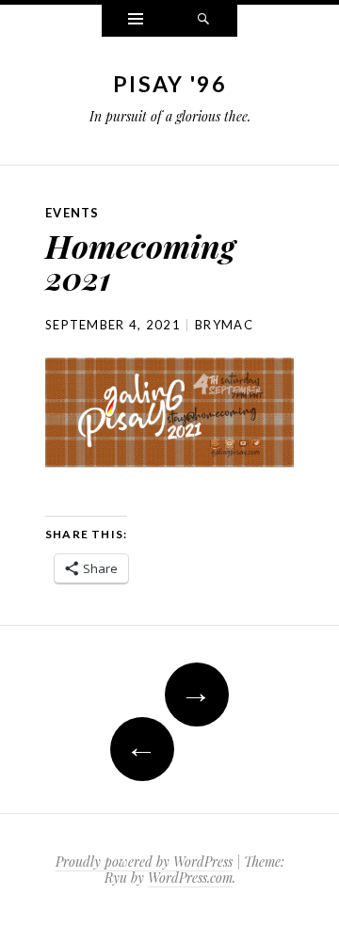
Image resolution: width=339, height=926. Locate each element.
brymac (224, 324)
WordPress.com (190, 877)
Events (72, 212)
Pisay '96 (169, 84)
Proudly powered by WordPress (144, 861)
